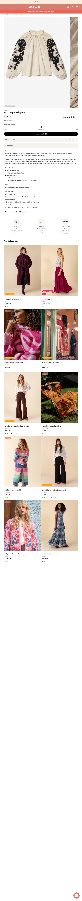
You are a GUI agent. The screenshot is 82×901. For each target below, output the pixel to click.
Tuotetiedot (9, 145)
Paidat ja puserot (13, 14)
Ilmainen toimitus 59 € (41, 2)
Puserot (21, 14)
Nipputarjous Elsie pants (41, 11)
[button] (3, 7)
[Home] (34, 7)
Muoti (6, 14)
